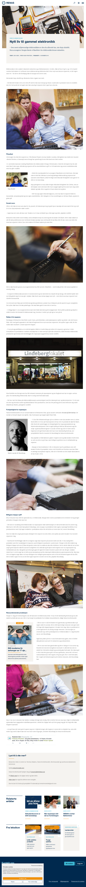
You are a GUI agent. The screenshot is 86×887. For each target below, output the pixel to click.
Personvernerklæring (36, 865)
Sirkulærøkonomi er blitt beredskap (32, 815)
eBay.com (12, 779)
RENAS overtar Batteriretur (69, 815)
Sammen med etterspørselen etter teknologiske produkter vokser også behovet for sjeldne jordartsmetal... (17, 656)
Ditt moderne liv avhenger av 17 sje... (17, 649)
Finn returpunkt (53, 881)
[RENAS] (37, 3)
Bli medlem (69, 863)
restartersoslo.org (18, 768)
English (78, 3)
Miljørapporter (64, 881)
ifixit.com (13, 776)
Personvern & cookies (77, 881)
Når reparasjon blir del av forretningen (51, 815)
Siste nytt (47, 811)
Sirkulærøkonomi (16, 38)
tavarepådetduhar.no (38, 772)
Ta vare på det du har (69, 412)
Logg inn (80, 863)
